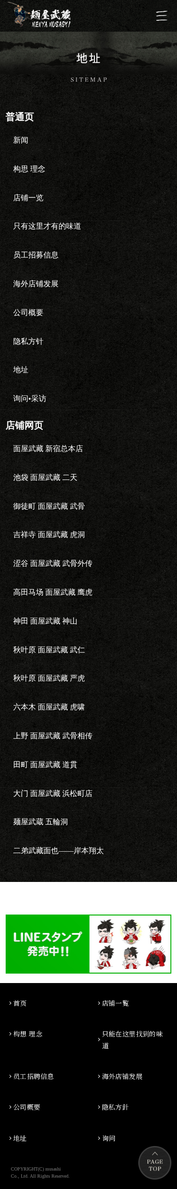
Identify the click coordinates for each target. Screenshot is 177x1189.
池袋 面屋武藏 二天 (45, 477)
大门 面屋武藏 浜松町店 (53, 793)
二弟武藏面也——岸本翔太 (58, 851)
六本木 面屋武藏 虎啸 (49, 707)
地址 (20, 1138)
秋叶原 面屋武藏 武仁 (49, 650)
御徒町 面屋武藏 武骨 (49, 506)
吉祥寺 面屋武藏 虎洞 (49, 534)
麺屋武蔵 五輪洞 (40, 822)
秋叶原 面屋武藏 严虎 (49, 678)
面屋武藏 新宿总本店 (48, 449)
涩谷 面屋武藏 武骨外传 (53, 563)
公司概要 (27, 1107)
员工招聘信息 (33, 1076)
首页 (20, 1003)
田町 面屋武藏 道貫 (45, 765)
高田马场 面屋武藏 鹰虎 (53, 592)
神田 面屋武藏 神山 (45, 621)
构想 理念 (27, 1033)
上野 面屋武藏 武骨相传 (53, 736)
